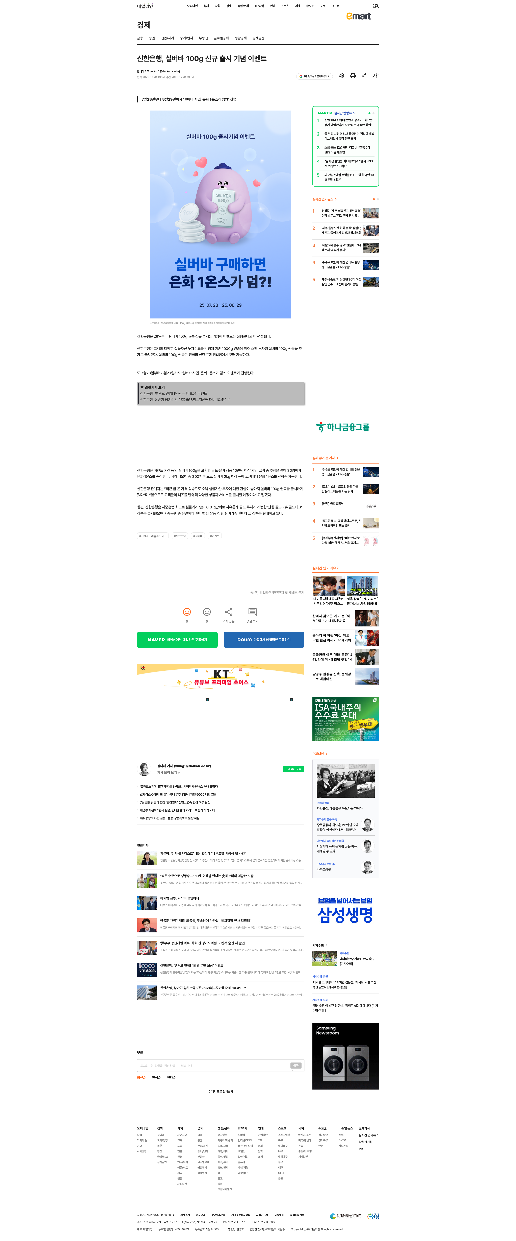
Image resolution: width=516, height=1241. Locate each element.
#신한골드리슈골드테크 (152, 536)
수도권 (310, 6)
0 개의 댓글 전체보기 (220, 1091)
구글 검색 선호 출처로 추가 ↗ (317, 76)
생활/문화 (243, 6)
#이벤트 (214, 536)
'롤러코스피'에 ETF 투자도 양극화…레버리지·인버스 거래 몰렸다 (179, 786)
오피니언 (192, 6)
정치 (206, 6)
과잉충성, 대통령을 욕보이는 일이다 (340, 808)
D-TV (335, 6)
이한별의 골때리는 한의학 (330, 841)
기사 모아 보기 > (168, 772)
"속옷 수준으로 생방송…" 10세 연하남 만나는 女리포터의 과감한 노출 (207, 876)
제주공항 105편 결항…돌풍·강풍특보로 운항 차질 (169, 818)
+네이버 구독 (293, 768)
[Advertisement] (220, 1027)
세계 (297, 6)
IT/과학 (259, 6)
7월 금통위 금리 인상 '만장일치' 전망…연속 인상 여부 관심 (175, 802)
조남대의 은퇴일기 (326, 864)
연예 (272, 6)
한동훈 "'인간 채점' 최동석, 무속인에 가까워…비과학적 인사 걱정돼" (205, 920)
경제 (228, 6)
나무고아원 (324, 870)
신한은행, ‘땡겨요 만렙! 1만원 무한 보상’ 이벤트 (173, 393)
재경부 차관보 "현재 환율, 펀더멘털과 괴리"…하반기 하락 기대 (177, 810)
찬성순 (156, 1077)
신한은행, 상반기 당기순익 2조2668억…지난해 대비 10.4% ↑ (185, 399)
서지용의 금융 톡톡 (327, 819)
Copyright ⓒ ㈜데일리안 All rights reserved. (317, 1229)
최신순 (141, 1077)
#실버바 (198, 536)
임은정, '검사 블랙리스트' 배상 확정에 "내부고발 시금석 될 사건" (203, 853)
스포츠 (285, 6)
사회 (217, 6)
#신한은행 (180, 536)
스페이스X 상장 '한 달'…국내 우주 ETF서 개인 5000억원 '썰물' (178, 794)
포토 (323, 6)
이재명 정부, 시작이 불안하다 (179, 898)
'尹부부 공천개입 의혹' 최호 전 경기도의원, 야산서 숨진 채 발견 (202, 943)
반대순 (171, 1077)
